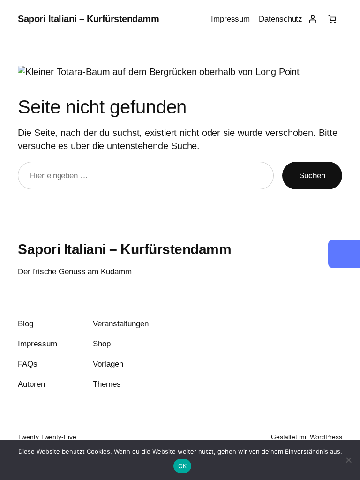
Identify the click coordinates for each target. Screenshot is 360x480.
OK (182, 466)
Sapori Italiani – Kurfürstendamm (88, 19)
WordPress (326, 437)
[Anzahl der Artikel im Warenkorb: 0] (332, 19)
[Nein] (348, 460)
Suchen (312, 175)
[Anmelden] (312, 19)
